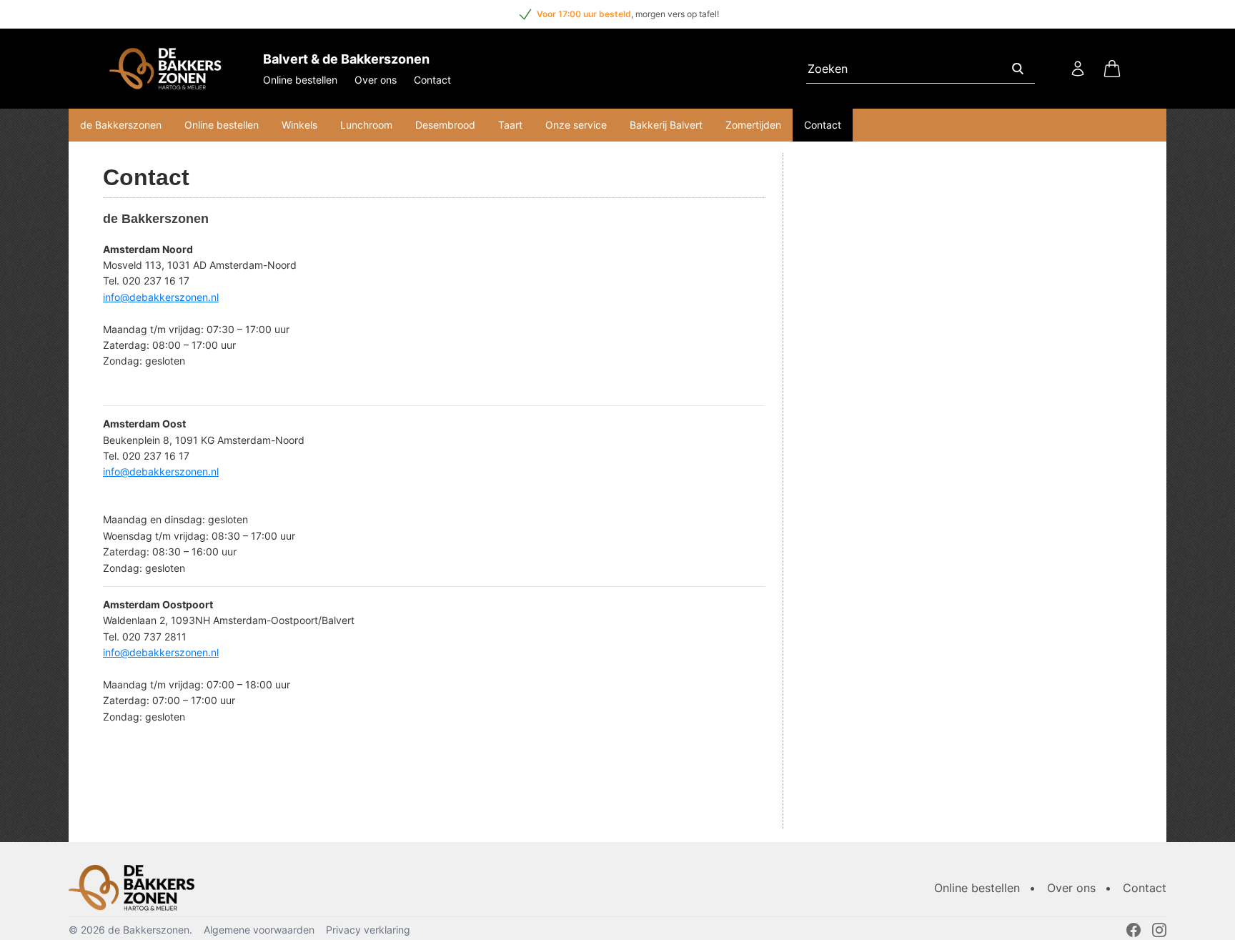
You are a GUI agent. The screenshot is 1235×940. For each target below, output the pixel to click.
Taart (510, 125)
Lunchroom (366, 125)
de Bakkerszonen (121, 125)
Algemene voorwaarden (259, 930)
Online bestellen (300, 80)
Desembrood (445, 125)
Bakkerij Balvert (666, 125)
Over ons (375, 80)
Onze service (576, 125)
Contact (432, 80)
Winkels (299, 125)
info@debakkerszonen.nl (161, 297)
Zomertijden (753, 125)
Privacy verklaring (368, 930)
